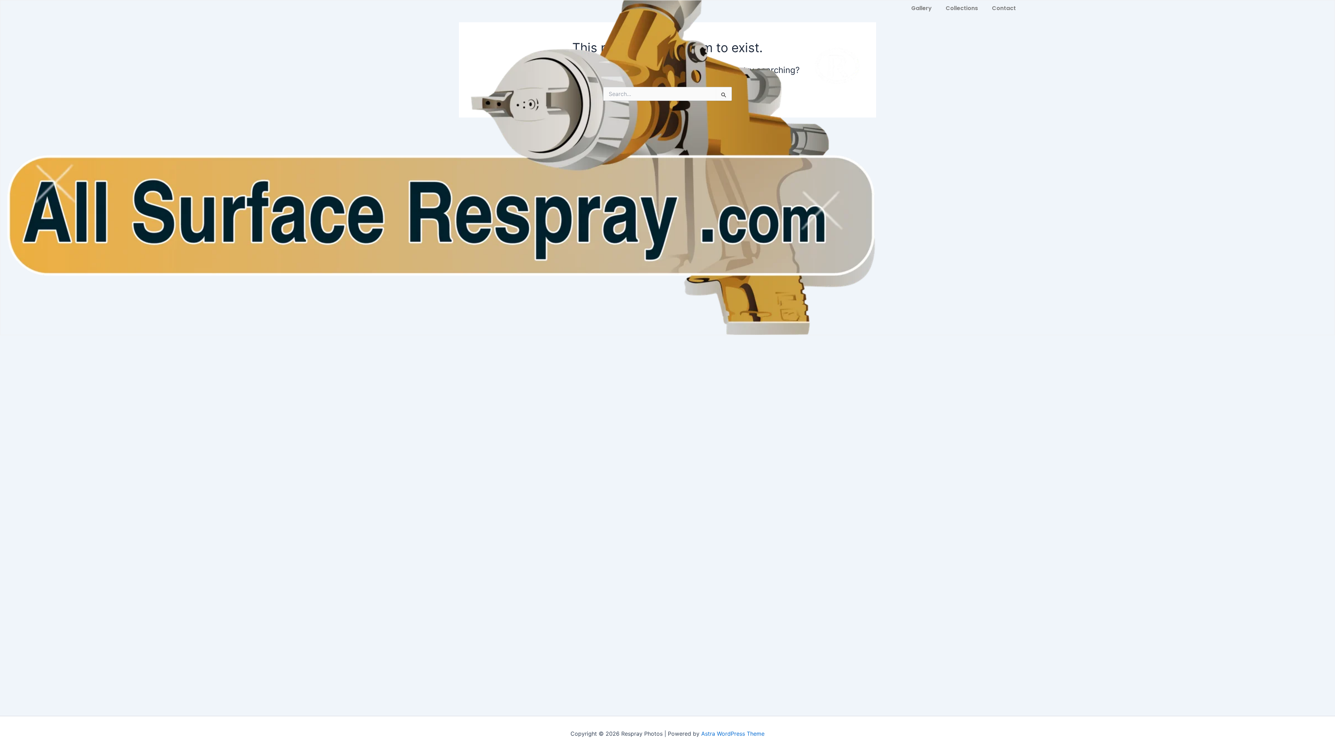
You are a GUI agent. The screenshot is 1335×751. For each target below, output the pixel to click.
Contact (1004, 8)
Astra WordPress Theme (732, 733)
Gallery (921, 8)
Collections (962, 8)
